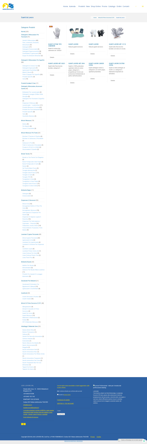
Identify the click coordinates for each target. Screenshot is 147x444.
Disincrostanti (26, 196)
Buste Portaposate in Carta (30, 164)
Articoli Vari (25, 204)
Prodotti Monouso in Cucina (30, 107)
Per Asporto (26, 126)
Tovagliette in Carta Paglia (30, 181)
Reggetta (25, 347)
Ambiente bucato (26, 262)
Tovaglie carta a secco (29, 172)
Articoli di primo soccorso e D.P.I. (31, 303)
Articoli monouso (26, 120)
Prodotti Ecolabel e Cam (28, 83)
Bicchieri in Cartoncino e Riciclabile (32, 138)
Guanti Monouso (27, 315)
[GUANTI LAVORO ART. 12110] (117, 33)
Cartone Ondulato (27, 338)
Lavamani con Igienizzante (30, 242)
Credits (99, 437)
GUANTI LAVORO (73, 44)
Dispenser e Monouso (29, 103)
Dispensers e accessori (28, 200)
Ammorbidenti (26, 267)
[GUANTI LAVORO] (76, 33)
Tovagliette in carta (28, 179)
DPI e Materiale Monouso (30, 322)
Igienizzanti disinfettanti (29, 70)
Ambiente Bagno (26, 190)
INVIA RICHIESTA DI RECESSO (73, 441)
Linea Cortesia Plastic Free (30, 255)
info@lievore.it (27, 405)
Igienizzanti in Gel (27, 240)
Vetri (23, 79)
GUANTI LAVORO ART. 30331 (56, 63)
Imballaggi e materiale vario (29, 326)
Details (52, 57)
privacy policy (67, 394)
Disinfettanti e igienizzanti (30, 53)
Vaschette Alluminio (28, 116)
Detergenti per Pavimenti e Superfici (33, 98)
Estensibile (25, 341)
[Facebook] (22, 424)
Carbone (24, 334)
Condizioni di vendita (63, 400)
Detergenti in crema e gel (30, 66)
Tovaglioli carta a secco (29, 183)
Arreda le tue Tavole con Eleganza (32, 157)
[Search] (139, 6)
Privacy (92, 437)
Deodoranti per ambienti (28, 281)
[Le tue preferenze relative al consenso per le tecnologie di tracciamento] (144, 441)
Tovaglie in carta (27, 175)
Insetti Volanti (26, 299)
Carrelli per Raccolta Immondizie (32, 336)
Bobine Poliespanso (28, 332)
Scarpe (24, 320)
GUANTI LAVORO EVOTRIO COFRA (117, 64)
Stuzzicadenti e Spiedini (29, 149)
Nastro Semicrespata (28, 345)
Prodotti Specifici (27, 77)
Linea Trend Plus (27, 257)
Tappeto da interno (28, 369)
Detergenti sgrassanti (28, 68)
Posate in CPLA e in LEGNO (30, 147)
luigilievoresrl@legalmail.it (31, 408)
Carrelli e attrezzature (28, 40)
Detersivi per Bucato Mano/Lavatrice (33, 270)
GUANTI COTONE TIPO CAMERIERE (55, 45)
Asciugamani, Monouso (29, 210)
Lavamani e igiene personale (29, 234)
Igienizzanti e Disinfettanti (30, 288)
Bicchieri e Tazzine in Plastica (31, 136)
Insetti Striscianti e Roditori (30, 296)
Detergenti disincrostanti (29, 49)
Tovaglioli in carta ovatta (29, 186)
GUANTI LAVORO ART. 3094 (76, 63)
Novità (23, 31)
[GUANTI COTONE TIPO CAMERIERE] (56, 33)
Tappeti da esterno (28, 367)
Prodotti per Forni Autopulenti (31, 109)
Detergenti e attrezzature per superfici (32, 60)
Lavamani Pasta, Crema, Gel (30, 251)
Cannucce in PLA (27, 143)
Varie (24, 114)
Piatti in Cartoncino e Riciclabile (31, 145)
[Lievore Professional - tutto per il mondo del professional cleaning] (8, 6)
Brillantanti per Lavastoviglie (30, 92)
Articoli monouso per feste (29, 133)
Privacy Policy (61, 414)
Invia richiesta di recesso (30, 417)
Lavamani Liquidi (27, 249)
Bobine (24, 124)
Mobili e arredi (26, 72)
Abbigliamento (26, 307)
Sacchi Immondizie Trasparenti (31, 358)
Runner (24, 166)
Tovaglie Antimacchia (28, 170)
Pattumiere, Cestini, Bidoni (30, 225)
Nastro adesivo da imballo (30, 343)
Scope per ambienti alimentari (31, 55)
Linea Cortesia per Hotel (29, 253)
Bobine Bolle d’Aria (28, 330)
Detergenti (25, 47)
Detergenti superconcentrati (30, 51)
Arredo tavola (25, 154)
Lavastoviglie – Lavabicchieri (31, 105)
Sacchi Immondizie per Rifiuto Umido (33, 354)
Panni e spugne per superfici (31, 74)
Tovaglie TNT (26, 177)
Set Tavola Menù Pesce (29, 168)
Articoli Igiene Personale (29, 238)
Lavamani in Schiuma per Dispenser (33, 244)
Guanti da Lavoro (27, 313)
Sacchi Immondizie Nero (29, 352)
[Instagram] (25, 424)
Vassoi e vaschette (28, 128)
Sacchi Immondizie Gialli (29, 349)
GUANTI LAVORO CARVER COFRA (96, 64)
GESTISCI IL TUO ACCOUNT (65, 403)
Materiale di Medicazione (30, 317)
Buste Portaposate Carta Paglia (31, 162)
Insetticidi (24, 293)
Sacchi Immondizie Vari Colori (31, 360)
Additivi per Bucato (28, 265)
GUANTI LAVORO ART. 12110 (117, 44)
